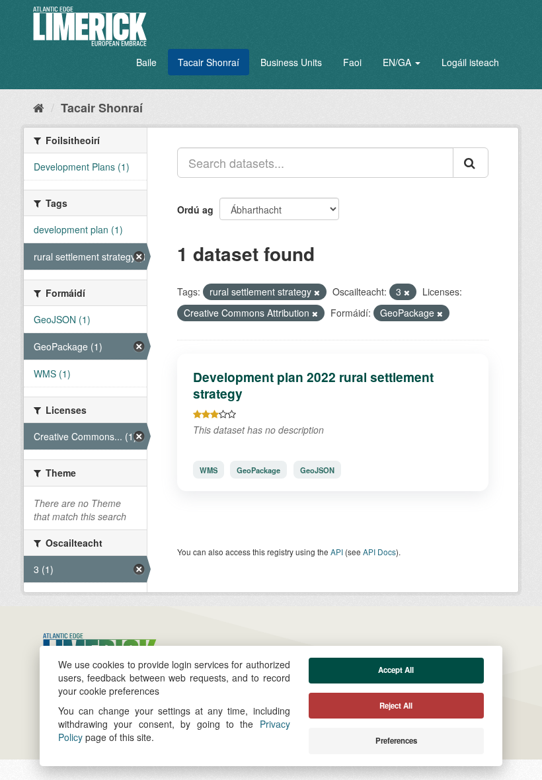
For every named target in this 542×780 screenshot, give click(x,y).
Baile (146, 62)
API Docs (379, 551)
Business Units (291, 62)
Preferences (396, 740)
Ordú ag (195, 209)
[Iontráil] (470, 162)
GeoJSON (317, 469)
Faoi (352, 62)
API (336, 551)
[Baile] (38, 107)
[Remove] (317, 292)
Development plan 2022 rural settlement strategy (313, 385)
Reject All (395, 705)
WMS (208, 469)
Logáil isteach (470, 62)
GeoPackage (258, 469)
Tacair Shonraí (208, 62)
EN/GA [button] (398, 62)
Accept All (396, 670)
